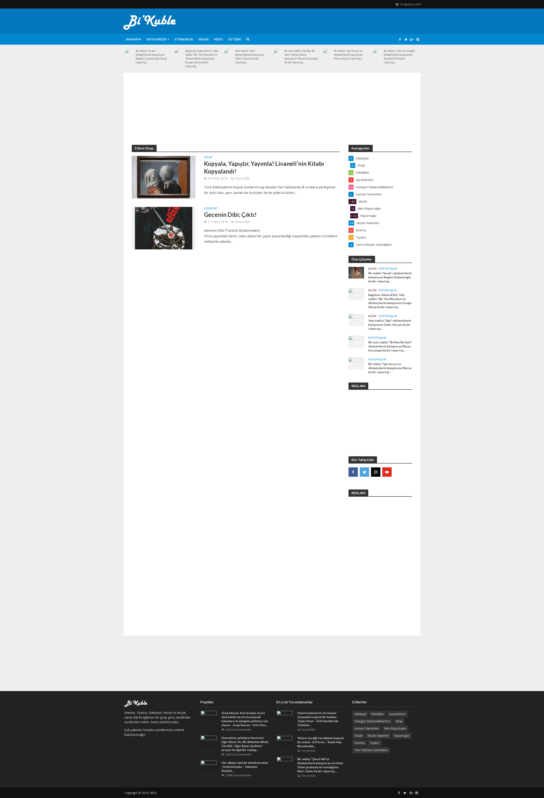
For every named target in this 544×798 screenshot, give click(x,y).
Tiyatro (375, 743)
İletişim (234, 39)
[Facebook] (353, 472)
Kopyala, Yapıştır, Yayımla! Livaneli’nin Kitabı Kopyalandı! (264, 167)
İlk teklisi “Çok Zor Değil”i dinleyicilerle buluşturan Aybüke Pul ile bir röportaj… (399, 56)
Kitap (208, 157)
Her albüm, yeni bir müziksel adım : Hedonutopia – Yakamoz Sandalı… (244, 766)
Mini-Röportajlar (395, 728)
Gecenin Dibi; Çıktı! (230, 214)
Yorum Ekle (242, 178)
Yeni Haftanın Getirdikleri (371, 750)
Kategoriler (156, 39)
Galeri (203, 39)
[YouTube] (387, 472)
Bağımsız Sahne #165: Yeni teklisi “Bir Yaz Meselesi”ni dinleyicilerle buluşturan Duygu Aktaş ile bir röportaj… (201, 58)
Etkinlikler (184, 39)
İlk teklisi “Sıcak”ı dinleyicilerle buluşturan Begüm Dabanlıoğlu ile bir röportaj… (151, 56)
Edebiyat (211, 208)
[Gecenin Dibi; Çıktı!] (163, 227)
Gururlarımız (397, 714)
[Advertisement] (272, 113)
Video (218, 39)
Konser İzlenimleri (366, 728)
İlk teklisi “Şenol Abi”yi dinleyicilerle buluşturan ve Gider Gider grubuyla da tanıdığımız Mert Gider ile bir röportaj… (320, 765)
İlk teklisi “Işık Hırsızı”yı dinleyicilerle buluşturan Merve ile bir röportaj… (348, 54)
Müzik (372, 268)
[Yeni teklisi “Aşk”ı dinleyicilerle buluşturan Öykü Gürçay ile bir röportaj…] (228, 53)
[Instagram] (375, 472)
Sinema (359, 743)
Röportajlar (388, 268)
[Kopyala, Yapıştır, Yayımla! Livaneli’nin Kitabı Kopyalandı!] (164, 176)
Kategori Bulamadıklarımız (372, 721)
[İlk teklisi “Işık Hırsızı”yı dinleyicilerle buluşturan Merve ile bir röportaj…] (328, 53)
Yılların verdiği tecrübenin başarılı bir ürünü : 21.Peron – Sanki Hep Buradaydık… (320, 742)
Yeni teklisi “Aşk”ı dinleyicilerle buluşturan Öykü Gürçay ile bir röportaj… (249, 56)
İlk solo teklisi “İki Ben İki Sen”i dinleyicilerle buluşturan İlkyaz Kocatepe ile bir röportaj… (301, 56)
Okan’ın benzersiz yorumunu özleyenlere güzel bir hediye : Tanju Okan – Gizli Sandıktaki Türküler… (318, 719)
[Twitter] (364, 472)
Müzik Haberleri (378, 736)
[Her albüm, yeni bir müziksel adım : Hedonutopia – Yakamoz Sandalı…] (209, 766)
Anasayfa (133, 39)
